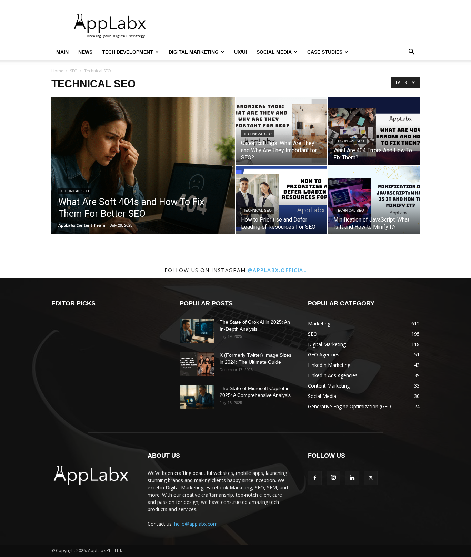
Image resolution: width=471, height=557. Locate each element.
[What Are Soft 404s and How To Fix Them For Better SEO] (143, 176)
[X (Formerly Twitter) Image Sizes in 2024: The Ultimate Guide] (197, 364)
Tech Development (127, 52)
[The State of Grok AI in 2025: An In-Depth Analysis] (197, 331)
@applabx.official (277, 269)
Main (62, 52)
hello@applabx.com (196, 523)
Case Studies (324, 52)
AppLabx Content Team (81, 225)
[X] (371, 478)
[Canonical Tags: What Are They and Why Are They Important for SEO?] (281, 131)
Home (57, 71)
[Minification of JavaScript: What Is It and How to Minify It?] (374, 200)
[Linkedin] (352, 478)
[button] (411, 52)
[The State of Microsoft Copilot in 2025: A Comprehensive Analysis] (197, 397)
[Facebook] (315, 478)
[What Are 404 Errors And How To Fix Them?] (374, 131)
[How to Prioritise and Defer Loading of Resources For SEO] (281, 200)
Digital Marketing (194, 52)
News (85, 52)
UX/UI (240, 52)
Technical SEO (75, 191)
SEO (74, 71)
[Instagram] (333, 478)
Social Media (274, 52)
